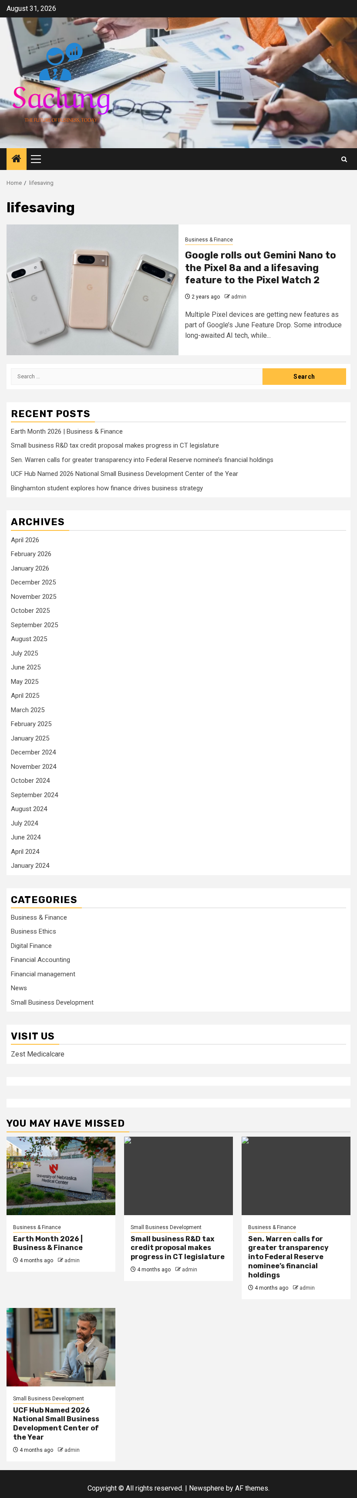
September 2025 (34, 625)
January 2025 (30, 738)
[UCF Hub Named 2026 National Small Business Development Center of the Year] (61, 1347)
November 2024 (33, 767)
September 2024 (34, 795)
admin (238, 297)
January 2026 (30, 568)
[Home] (16, 159)
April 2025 (25, 696)
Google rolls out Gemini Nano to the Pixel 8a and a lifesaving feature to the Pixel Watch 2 (260, 267)
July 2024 (24, 823)
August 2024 (29, 809)
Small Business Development (52, 1002)
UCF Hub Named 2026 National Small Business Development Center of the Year (124, 474)
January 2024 (30, 866)
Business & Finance (209, 240)
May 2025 (24, 682)
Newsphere (206, 1488)
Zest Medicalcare (37, 1054)
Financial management (43, 974)
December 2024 (33, 752)
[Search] (344, 159)
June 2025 (25, 667)
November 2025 (33, 597)
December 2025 (33, 582)
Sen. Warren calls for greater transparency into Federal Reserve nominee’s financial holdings (142, 460)
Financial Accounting (40, 960)
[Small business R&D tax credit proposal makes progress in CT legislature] (178, 1176)
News (19, 988)
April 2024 (25, 852)
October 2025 (30, 611)
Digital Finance (31, 946)
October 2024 (30, 781)
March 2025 (27, 710)
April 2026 (25, 540)
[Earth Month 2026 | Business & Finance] (61, 1176)
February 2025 (31, 724)
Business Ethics (33, 931)
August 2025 (29, 639)
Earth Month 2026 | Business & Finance (67, 431)
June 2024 (25, 837)
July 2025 (24, 653)
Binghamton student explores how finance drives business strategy (107, 488)
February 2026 (31, 554)
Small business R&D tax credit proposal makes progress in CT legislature (115, 445)
